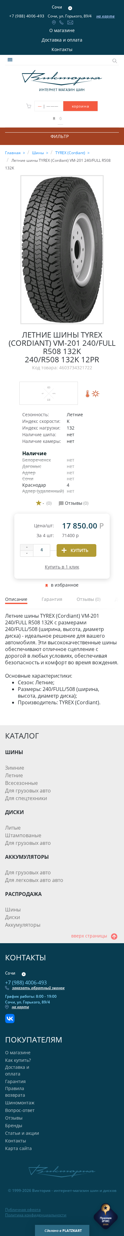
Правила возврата (15, 1091)
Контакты (62, 49)
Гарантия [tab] (52, 599)
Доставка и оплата (62, 40)
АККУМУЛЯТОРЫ (27, 856)
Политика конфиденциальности (35, 1215)
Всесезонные (21, 782)
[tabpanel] (62, 659)
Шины (13, 909)
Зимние (14, 767)
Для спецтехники (26, 798)
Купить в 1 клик (62, 567)
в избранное (65, 585)
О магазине (62, 30)
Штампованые (23, 835)
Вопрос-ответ (20, 1110)
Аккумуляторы (22, 924)
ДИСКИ (14, 812)
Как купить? (18, 1060)
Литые (13, 827)
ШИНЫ (14, 752)
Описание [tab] (16, 599)
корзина (80, 106)
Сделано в (63, 1230)
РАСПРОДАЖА (23, 894)
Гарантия (15, 1081)
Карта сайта (18, 1148)
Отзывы (14, 1118)
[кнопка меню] (10, 59)
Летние (14, 775)
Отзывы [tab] (88, 599)
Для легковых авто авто (34, 880)
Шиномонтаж (19, 1103)
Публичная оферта (23, 1209)
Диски (12, 917)
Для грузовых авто (28, 790)
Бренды (13, 1125)
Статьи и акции (22, 1133)
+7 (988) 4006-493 (27, 16)
